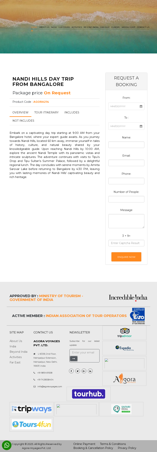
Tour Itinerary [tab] (46, 112)
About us (44, 27)
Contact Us (143, 27)
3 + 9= (126, 236)
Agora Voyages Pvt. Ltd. (36, 448)
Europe (115, 27)
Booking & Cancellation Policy (93, 448)
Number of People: (126, 192)
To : (126, 117)
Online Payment (84, 444)
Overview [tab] (20, 112)
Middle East (128, 27)
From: (126, 97)
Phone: (126, 173)
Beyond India (91, 27)
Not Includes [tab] (23, 120)
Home (34, 27)
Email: (126, 155)
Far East (105, 27)
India (54, 27)
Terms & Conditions (113, 444)
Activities (77, 27)
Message (126, 210)
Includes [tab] (71, 112)
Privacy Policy (127, 448)
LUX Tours (64, 27)
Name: (126, 137)
